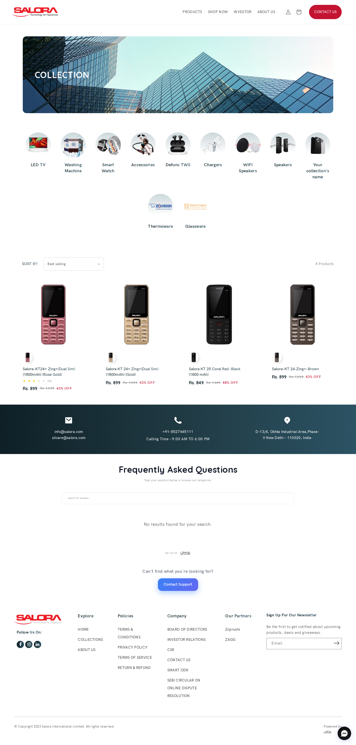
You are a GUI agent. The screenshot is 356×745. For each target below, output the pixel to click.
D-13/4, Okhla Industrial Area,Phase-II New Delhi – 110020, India (287, 435)
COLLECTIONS (90, 639)
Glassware (195, 226)
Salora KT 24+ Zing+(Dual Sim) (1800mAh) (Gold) (132, 372)
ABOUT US (86, 650)
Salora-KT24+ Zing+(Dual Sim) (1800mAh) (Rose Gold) (49, 372)
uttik (328, 732)
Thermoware (160, 226)
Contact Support (178, 584)
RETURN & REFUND (134, 668)
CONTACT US (325, 12)
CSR (170, 650)
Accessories (143, 164)
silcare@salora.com (68, 438)
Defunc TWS (178, 164)
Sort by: (30, 263)
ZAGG (230, 639)
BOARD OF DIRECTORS (187, 629)
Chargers (213, 164)
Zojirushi (232, 629)
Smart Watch (108, 167)
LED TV (38, 164)
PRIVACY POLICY (132, 647)
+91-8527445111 (178, 432)
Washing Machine (73, 167)
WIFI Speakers (248, 167)
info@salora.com (68, 432)
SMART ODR (177, 670)
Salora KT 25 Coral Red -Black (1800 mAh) (214, 372)
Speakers (283, 164)
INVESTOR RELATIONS (186, 639)
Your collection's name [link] (317, 171)
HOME (83, 629)
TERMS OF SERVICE (135, 657)
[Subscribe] (336, 643)
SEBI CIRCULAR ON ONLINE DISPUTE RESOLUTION (184, 688)
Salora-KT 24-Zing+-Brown (295, 369)
